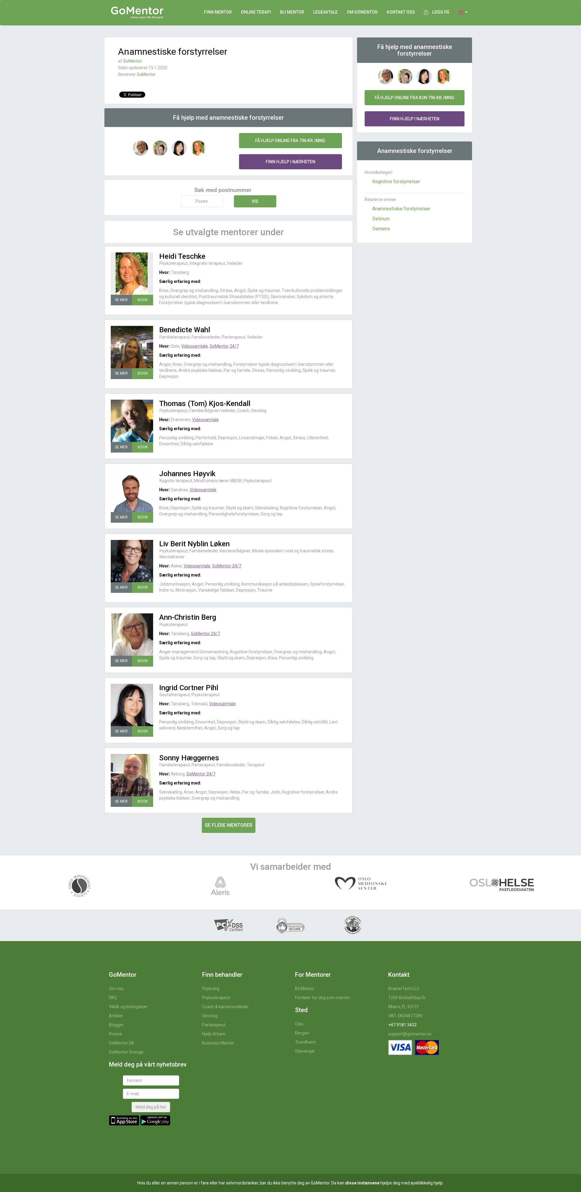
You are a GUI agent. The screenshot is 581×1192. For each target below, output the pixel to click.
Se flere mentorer (228, 825)
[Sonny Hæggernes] (132, 775)
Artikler (116, 1015)
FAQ (113, 997)
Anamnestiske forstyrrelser (401, 209)
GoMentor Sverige (126, 1052)
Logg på (440, 12)
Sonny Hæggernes (189, 758)
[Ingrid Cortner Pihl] (132, 705)
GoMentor (132, 61)
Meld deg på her (151, 1107)
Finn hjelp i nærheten (290, 161)
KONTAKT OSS (401, 12)
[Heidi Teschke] (132, 273)
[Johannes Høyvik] (132, 491)
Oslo (299, 1023)
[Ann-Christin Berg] (132, 634)
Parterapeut (213, 1024)
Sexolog (210, 1015)
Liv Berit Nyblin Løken (194, 544)
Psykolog (210, 988)
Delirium (381, 219)
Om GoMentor (362, 12)
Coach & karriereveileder (225, 1006)
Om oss (116, 988)
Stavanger (305, 1051)
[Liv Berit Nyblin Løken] (132, 561)
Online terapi (256, 12)
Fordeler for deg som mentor (322, 997)
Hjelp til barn (213, 1033)
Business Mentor (218, 1043)
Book (143, 300)
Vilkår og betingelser (128, 1006)
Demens (381, 229)
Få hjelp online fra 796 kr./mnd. (290, 140)
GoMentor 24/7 (224, 346)
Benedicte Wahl (184, 330)
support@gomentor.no (410, 1033)
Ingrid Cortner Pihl (188, 688)
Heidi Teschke (182, 256)
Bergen (302, 1033)
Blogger (116, 1024)
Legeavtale (325, 12)
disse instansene (362, 1183)
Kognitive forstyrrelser (396, 181)
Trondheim (305, 1042)
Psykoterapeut (216, 997)
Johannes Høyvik (187, 473)
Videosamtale (194, 346)
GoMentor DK (121, 1043)
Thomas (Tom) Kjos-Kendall (204, 403)
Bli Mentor (304, 988)
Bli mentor (292, 12)
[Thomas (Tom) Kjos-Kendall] (132, 421)
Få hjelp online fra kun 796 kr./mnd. (415, 97)
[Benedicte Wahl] (132, 347)
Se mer (121, 300)
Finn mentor (218, 12)
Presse (115, 1033)
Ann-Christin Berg (187, 617)
